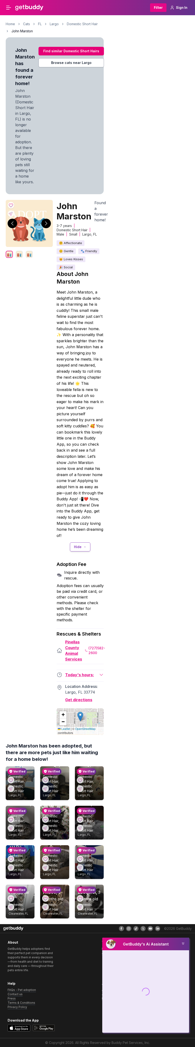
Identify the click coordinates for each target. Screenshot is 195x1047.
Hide (78, 547)
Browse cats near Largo (71, 63)
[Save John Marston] (11, 205)
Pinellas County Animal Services (73, 650)
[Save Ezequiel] (80, 898)
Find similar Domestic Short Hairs (71, 51)
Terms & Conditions (21, 1002)
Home (10, 24)
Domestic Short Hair (82, 24)
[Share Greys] (11, 867)
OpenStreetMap (85, 729)
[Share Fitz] (11, 907)
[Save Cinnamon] (11, 819)
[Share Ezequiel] (80, 907)
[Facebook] (121, 928)
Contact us (15, 994)
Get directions (78, 699)
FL (40, 24)
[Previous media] (12, 223)
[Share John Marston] (11, 213)
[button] (80, 716)
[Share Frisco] (45, 907)
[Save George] (45, 780)
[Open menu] (8, 7)
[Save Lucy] (45, 819)
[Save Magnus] (45, 859)
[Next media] (46, 223)
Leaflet (65, 729)
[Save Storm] (80, 819)
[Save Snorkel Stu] (80, 859)
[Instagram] (128, 928)
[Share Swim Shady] (11, 788)
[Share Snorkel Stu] (80, 867)
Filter (158, 7)
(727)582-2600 (96, 650)
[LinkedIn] (157, 928)
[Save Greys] (11, 859)
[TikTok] (136, 928)
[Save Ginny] (80, 780)
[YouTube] (150, 928)
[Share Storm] (80, 828)
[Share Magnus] (45, 867)
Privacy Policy (17, 1007)
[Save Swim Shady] (11, 780)
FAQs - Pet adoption (22, 990)
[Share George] (45, 788)
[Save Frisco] (45, 898)
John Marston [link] (22, 31)
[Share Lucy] (45, 828)
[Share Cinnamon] (11, 828)
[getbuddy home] (13, 928)
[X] (143, 928)
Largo (54, 24)
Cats (26, 24)
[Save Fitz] (11, 898)
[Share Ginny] (80, 788)
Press (12, 998)
